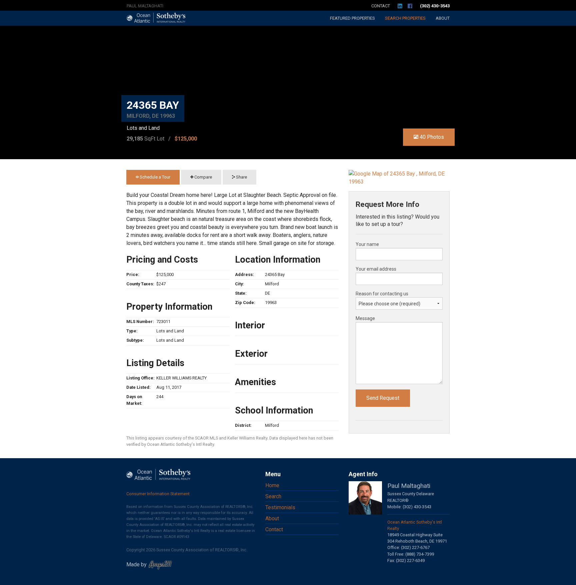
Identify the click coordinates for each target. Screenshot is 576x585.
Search (405, 18)
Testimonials (280, 507)
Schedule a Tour (154, 177)
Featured (352, 18)
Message (365, 318)
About (443, 18)
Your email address (376, 269)
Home (272, 485)
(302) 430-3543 (435, 5)
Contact (380, 5)
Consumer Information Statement (158, 493)
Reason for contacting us (382, 293)
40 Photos (431, 137)
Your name (367, 244)
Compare (202, 177)
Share (241, 177)
